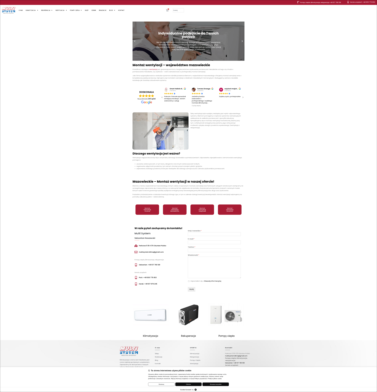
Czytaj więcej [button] (191, 106)
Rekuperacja (45, 10)
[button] (135, 41)
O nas (21, 10)
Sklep (86, 10)
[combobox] (178, 10)
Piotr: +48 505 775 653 (148, 277)
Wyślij (191, 289)
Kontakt (121, 10)
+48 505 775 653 (369, 2)
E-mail (191, 239)
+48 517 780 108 (335, 2)
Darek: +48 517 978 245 (148, 284)
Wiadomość (193, 255)
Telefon (191, 247)
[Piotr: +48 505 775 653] (136, 277)
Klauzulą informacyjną (212, 281)
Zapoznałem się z (205, 281)
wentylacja (153, 69)
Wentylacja (60, 10)
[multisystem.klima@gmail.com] (136, 252)
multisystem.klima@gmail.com (151, 252)
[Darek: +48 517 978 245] (136, 283)
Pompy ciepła (75, 10)
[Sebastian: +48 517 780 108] (136, 264)
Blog (111, 10)
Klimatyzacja (31, 10)
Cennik (93, 10)
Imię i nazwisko (195, 231)
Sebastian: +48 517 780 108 (149, 265)
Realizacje (102, 10)
